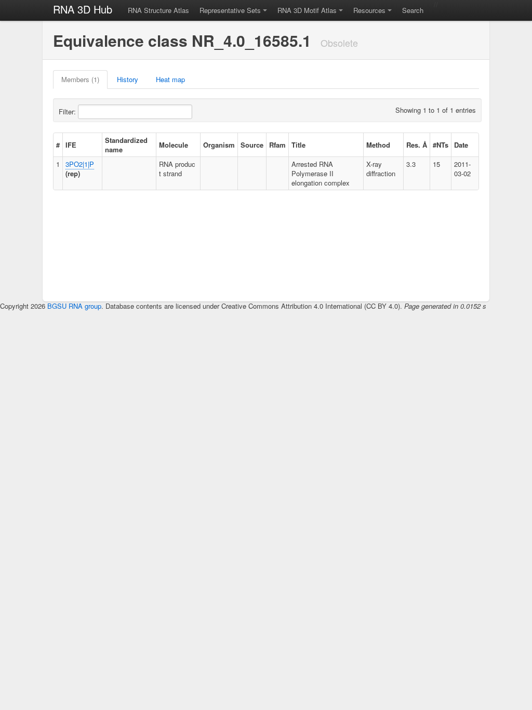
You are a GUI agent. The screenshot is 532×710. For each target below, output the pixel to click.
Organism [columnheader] (219, 145)
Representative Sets (230, 10)
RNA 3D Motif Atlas (307, 10)
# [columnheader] (58, 145)
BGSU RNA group (74, 306)
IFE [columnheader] (70, 145)
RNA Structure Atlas (158, 10)
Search (412, 10)
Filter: (68, 111)
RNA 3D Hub (82, 9)
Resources (369, 10)
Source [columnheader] (252, 145)
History (127, 79)
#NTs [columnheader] (440, 145)
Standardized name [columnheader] (126, 144)
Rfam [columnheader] (277, 145)
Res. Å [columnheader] (416, 145)
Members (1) (80, 79)
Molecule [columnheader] (173, 145)
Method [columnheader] (378, 145)
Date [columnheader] (461, 145)
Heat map (170, 79)
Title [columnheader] (298, 145)
